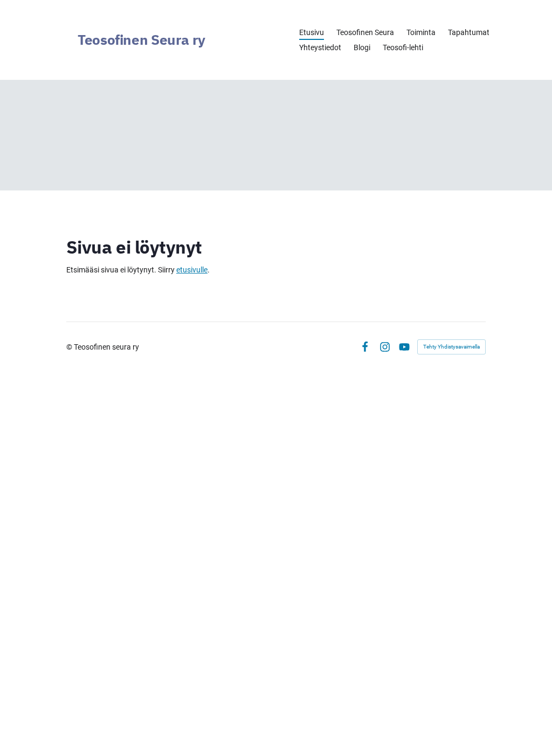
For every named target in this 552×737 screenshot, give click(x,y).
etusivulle (192, 269)
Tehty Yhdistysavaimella (451, 347)
